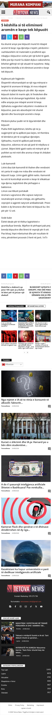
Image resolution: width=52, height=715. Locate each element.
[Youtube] (41, 607)
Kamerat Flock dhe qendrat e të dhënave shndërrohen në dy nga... (24, 528)
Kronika (18, 629)
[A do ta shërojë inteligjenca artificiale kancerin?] (9, 316)
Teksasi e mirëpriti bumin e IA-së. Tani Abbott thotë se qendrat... (32, 636)
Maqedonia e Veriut (8, 681)
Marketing (30, 705)
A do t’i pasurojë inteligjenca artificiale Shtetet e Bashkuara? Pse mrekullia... (23, 486)
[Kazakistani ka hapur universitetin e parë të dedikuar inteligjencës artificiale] (26, 553)
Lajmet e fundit (26, 708)
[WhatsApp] (21, 37)
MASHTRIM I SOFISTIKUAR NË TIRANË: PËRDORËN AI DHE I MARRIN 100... (32, 624)
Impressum (40, 705)
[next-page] (27, 352)
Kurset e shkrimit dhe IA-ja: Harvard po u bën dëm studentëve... (24, 443)
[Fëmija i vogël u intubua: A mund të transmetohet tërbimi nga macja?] (43, 336)
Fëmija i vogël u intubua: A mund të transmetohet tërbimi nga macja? (42, 346)
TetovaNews (5, 406)
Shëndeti (10, 18)
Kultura (18, 655)
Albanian (9, 364)
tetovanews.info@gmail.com (31, 602)
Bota (3, 689)
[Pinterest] (15, 37)
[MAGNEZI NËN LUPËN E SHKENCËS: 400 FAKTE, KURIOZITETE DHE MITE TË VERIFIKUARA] (26, 316)
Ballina (3, 18)
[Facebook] (3, 37)
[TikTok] (31, 607)
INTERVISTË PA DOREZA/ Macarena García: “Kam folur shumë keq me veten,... (30, 650)
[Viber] (27, 37)
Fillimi (10, 705)
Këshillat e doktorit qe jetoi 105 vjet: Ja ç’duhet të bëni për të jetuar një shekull (12, 291)
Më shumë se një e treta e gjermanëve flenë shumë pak (41, 324)
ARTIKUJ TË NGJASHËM (16, 306)
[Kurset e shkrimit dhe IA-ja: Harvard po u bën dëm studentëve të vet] (26, 426)
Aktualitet (4, 677)
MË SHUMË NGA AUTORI (35, 306)
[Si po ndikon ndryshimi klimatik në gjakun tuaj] (9, 336)
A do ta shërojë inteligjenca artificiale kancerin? (8, 324)
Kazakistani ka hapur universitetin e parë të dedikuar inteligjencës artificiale (25, 571)
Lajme (18, 641)
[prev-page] (24, 352)
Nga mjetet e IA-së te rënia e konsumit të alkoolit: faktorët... (25, 401)
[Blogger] (10, 607)
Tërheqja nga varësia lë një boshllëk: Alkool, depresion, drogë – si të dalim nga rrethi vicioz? (26, 346)
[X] (9, 37)
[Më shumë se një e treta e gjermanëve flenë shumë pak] (43, 316)
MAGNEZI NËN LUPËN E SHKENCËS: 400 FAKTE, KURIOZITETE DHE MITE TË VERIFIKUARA (26, 325)
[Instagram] (21, 607)
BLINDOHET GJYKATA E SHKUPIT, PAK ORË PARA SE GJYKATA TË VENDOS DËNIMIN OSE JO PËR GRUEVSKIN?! (39, 292)
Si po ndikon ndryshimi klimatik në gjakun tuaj (9, 344)
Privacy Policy (19, 705)
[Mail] (26, 607)
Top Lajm (4, 670)
